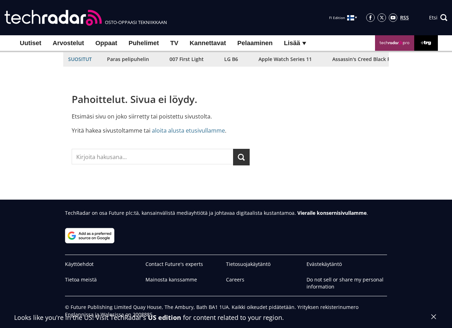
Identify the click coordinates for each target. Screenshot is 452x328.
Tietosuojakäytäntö (248, 264)
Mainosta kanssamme (171, 279)
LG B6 (231, 59)
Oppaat (106, 43)
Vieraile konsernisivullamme (332, 212)
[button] (438, 17)
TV (174, 43)
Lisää (293, 43)
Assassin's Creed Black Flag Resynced (376, 59)
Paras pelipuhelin (128, 59)
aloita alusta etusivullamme (188, 130)
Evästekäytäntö (324, 264)
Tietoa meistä (81, 279)
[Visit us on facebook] (370, 17)
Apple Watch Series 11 (285, 59)
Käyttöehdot (79, 264)
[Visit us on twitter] (381, 17)
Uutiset (30, 43)
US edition (164, 317)
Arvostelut (68, 43)
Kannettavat (208, 43)
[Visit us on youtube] (393, 17)
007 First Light (187, 59)
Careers (235, 279)
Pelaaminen (255, 43)
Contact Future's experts (174, 264)
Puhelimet (144, 43)
